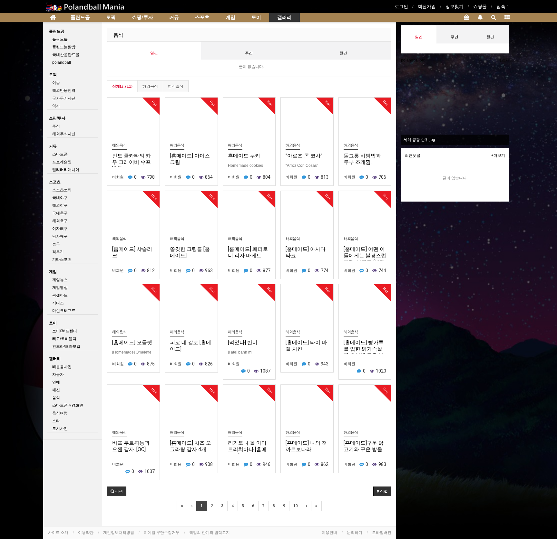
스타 (56, 421)
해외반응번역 (63, 90)
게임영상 (60, 287)
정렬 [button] (383, 491)
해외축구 (60, 221)
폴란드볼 (60, 39)
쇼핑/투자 (142, 17)
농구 (56, 244)
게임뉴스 (60, 280)
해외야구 (60, 205)
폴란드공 (80, 17)
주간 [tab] (249, 53)
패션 (56, 390)
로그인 (401, 6)
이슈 (56, 82)
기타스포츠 (62, 259)
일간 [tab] (154, 53)
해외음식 (150, 86)
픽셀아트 (60, 295)
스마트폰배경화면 (67, 405)
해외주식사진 (63, 134)
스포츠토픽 (62, 190)
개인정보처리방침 (118, 532)
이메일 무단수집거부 (162, 532)
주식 (56, 126)
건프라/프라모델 (66, 346)
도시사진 (60, 428)
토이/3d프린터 (64, 331)
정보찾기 (454, 6)
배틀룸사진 (62, 366)
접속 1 (502, 6)
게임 (230, 17)
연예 (56, 382)
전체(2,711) (122, 86)
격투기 (58, 252)
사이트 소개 (58, 532)
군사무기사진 (63, 98)
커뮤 (174, 17)
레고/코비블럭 (64, 338)
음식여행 (60, 413)
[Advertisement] (455, 250)
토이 (256, 17)
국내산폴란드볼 (65, 54)
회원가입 (427, 6)
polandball (61, 62)
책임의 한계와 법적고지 (209, 532)
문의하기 (354, 532)
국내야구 (60, 197)
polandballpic (413, 60)
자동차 (58, 374)
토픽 (111, 17)
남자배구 (60, 236)
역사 (56, 106)
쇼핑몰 (480, 6)
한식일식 (175, 86)
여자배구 (60, 228)
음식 (118, 35)
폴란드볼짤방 (63, 47)
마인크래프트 (63, 310)
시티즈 (58, 303)
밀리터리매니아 (65, 169)
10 (295, 506)
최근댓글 (412, 155)
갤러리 (284, 17)
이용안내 (329, 532)
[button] (116, 491)
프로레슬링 (62, 162)
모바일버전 (381, 532)
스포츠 (202, 17)
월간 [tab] (343, 53)
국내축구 (60, 213)
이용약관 (85, 532)
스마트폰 (60, 154)
